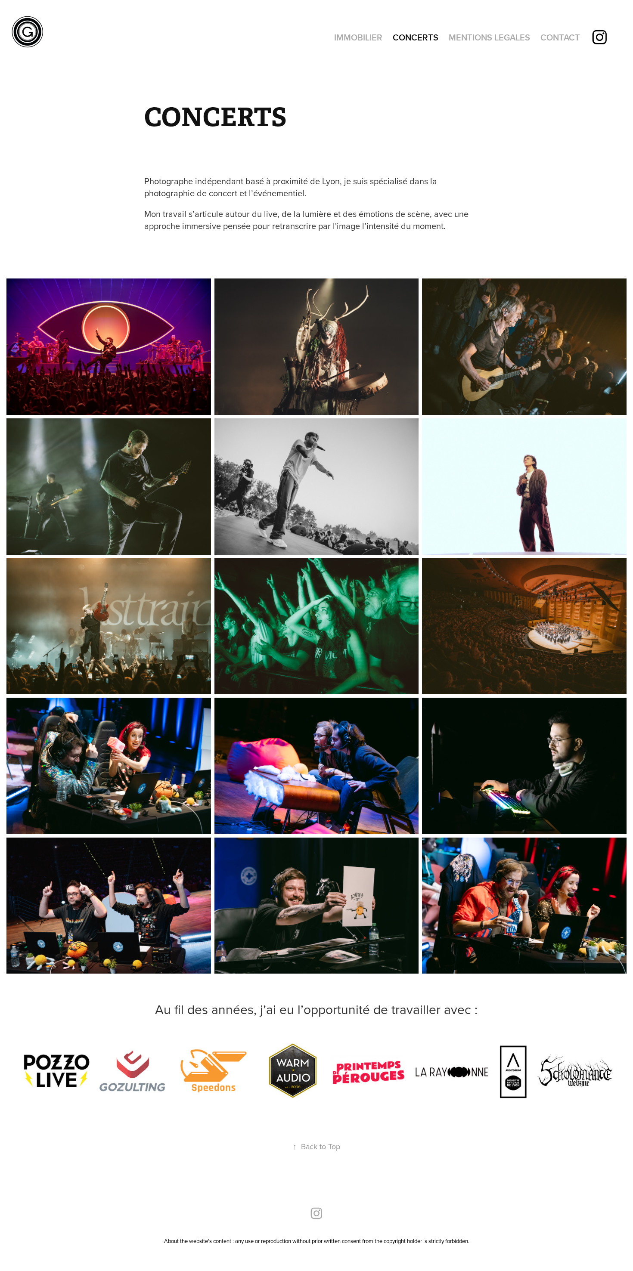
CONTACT (560, 37)
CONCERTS (415, 37)
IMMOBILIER (358, 37)
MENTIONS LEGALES (489, 37)
